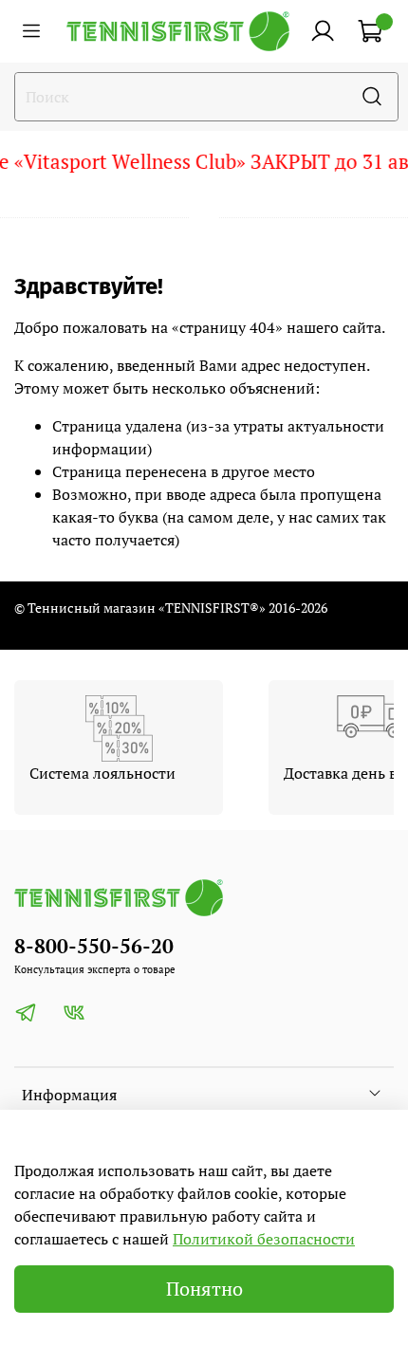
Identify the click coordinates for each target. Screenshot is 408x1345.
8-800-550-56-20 (94, 945)
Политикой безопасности (264, 1238)
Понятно (204, 1288)
